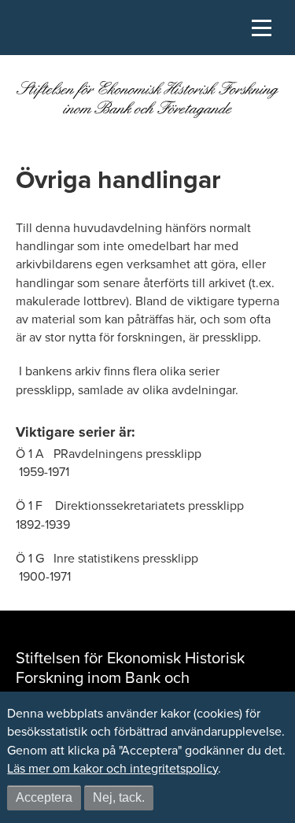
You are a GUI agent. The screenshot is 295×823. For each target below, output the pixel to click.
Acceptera (44, 797)
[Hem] (147, 103)
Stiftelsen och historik (43, 73)
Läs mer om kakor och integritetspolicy (112, 768)
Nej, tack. (119, 797)
